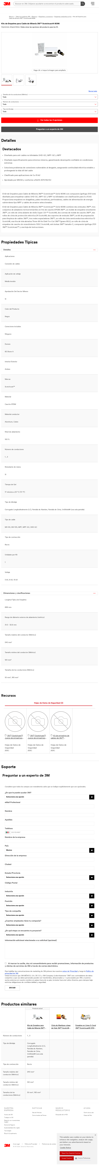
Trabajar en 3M (8, 1117)
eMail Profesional (12, 802)
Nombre (8, 811)
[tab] (48, 703)
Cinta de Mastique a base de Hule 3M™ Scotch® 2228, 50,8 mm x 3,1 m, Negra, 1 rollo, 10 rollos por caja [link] (61, 1027)
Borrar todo (93, 91)
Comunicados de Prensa (39, 1115)
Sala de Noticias (37, 1112)
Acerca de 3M (8, 1114)
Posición (8, 901)
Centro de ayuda (89, 1112)
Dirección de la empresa (16, 856)
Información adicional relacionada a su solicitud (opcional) (31, 940)
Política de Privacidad (31, 1144)
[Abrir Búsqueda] (92, 4)
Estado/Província (12, 873)
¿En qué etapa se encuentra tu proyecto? (23, 931)
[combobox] (8, 832)
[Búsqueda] (83, 4)
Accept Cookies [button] (67, 1158)
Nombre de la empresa (15, 837)
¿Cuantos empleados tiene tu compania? (23, 921)
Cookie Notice (65, 1148)
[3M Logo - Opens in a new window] (7, 4)
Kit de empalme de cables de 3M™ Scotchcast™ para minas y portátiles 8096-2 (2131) (61, 737)
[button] (83, 1158)
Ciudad (8, 864)
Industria (9, 892)
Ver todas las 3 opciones (51, 120)
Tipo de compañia (13, 911)
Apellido (8, 820)
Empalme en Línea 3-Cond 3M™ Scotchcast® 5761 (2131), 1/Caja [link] (85, 1027)
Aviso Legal (16, 1144)
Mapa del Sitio (88, 1115)
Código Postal (11, 883)
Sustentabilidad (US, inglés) (12, 1128)
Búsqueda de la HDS (62, 1114)
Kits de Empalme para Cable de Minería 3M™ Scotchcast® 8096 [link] (36, 1027)
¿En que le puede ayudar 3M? (18, 793)
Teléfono (9, 829)
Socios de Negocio (9, 1125)
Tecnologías (7, 1130)
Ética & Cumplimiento (10, 1133)
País (7, 846)
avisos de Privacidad (70, 971)
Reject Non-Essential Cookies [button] (71, 1153)
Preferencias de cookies (49, 1144)
